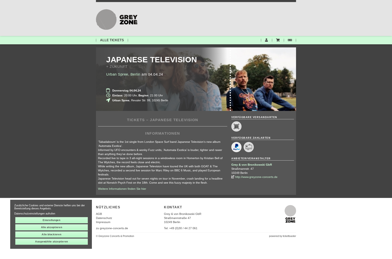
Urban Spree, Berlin (123, 74)
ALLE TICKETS (112, 40)
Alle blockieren (51, 234)
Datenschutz (104, 218)
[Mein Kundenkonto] (266, 40)
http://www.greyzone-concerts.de (256, 177)
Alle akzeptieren (51, 227)
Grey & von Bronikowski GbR (251, 164)
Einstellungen (51, 220)
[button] (290, 40)
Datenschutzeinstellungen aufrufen (34, 213)
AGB (99, 213)
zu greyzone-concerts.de (112, 228)
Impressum (103, 222)
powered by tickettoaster (282, 236)
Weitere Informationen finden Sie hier (122, 188)
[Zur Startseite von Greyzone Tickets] (196, 19)
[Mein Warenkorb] (278, 40)
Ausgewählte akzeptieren (51, 241)
